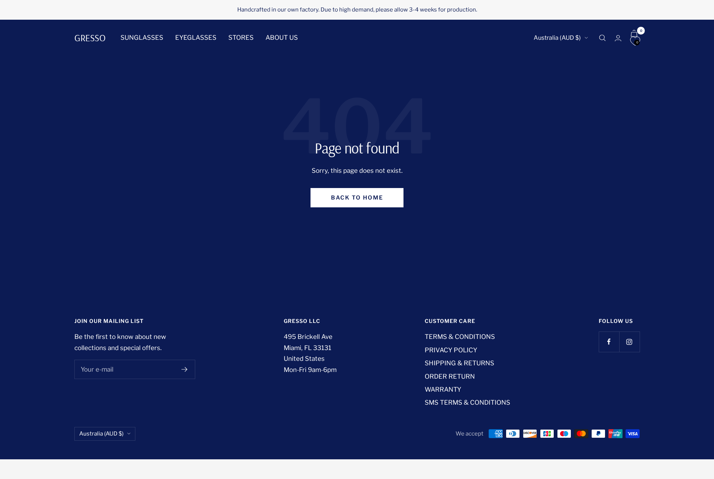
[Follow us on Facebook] (609, 341)
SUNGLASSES (141, 37)
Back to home (357, 197)
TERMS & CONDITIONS (460, 336)
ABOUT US (282, 37)
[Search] (602, 38)
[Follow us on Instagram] (629, 341)
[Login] (618, 38)
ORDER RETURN (450, 376)
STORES (241, 37)
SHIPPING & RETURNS (459, 363)
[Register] (184, 369)
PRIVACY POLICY (451, 350)
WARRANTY (443, 389)
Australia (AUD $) (557, 37)
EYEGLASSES (195, 37)
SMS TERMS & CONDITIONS (467, 402)
